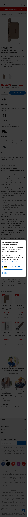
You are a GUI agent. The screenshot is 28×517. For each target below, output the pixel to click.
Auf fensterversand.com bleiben (14, 267)
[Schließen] (23, 243)
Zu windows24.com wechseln (15, 273)
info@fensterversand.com (9, 261)
